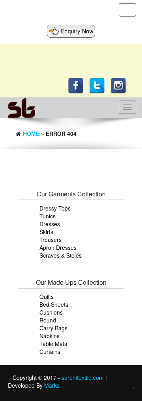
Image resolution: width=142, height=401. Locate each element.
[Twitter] (99, 85)
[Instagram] (120, 85)
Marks (52, 385)
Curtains (49, 351)
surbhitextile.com (83, 377)
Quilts (46, 296)
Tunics (47, 216)
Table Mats (53, 344)
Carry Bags (53, 328)
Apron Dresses (58, 247)
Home (31, 133)
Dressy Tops (55, 208)
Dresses (49, 224)
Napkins (49, 336)
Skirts (46, 232)
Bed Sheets (53, 304)
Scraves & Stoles (60, 255)
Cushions (51, 312)
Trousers (50, 240)
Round (47, 320)
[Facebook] (78, 85)
